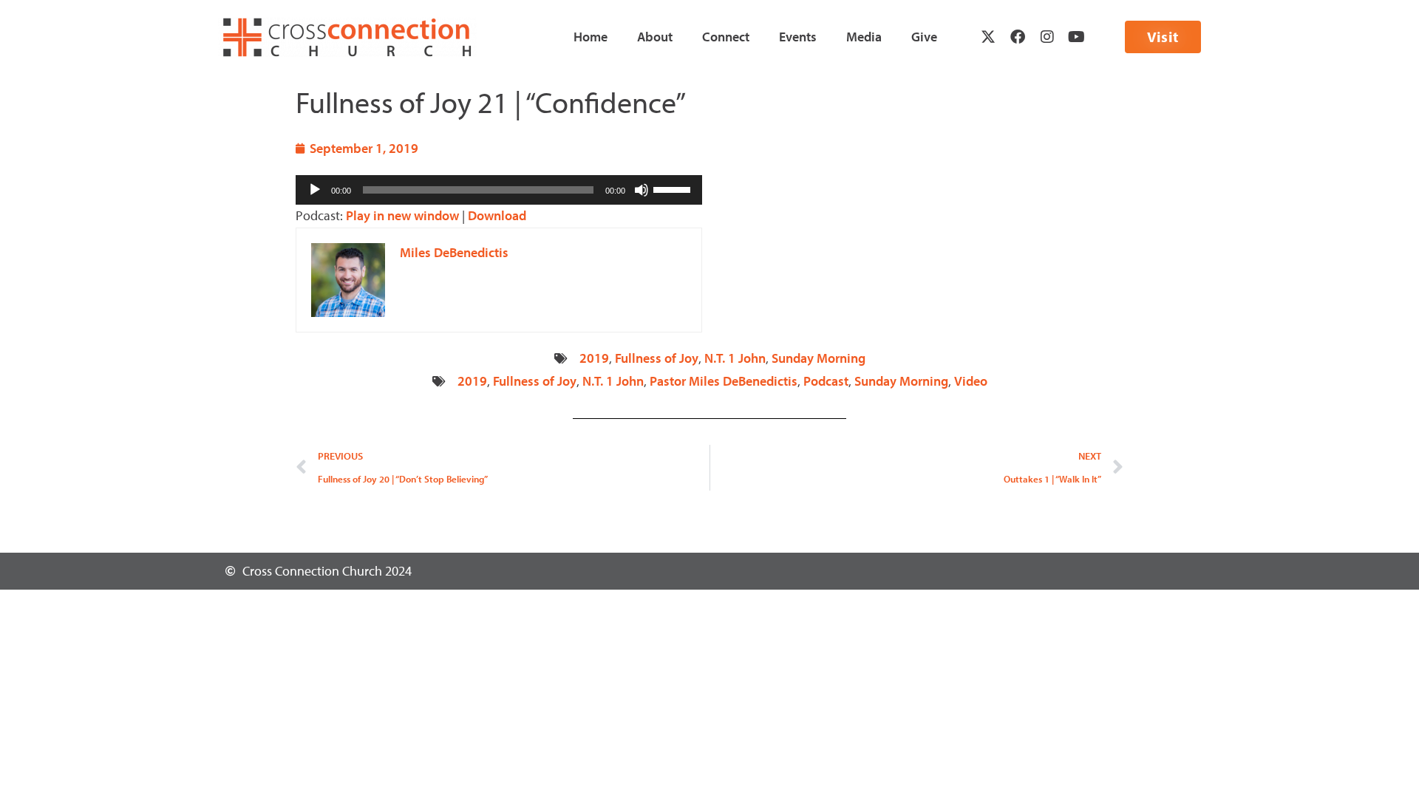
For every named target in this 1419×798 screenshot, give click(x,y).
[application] (499, 190)
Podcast (825, 380)
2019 (594, 357)
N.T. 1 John (735, 357)
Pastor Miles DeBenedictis (723, 380)
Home (591, 36)
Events (798, 36)
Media (864, 36)
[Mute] (641, 190)
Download (497, 215)
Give (924, 36)
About (655, 36)
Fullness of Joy (656, 357)
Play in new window (402, 215)
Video (970, 380)
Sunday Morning (818, 357)
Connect (725, 36)
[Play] (314, 190)
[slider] (674, 188)
